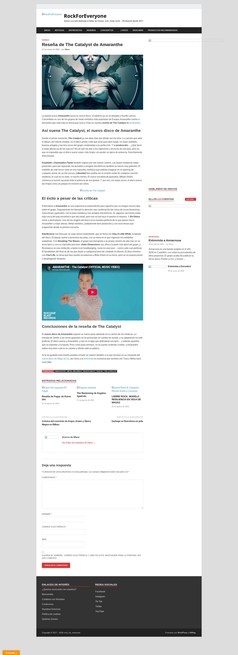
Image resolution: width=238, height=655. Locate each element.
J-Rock (124, 30)
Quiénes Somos (50, 619)
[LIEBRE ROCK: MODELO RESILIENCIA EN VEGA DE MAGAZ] (127, 390)
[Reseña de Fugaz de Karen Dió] (57, 390)
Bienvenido (47, 594)
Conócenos (47, 604)
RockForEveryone (85, 16)
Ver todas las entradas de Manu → (79, 442)
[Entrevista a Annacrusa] (172, 220)
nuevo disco (89, 371)
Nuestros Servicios (51, 609)
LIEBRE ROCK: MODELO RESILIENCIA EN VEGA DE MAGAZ (126, 399)
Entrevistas (75, 30)
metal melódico (74, 371)
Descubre (138, 30)
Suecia (99, 371)
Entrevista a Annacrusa (165, 240)
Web (44, 539)
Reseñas (91, 30)
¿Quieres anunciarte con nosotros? (59, 589)
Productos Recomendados (162, 30)
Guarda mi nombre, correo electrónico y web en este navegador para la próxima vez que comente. (91, 556)
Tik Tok (98, 601)
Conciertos (106, 30)
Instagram (100, 596)
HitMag (192, 632)
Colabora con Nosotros (53, 599)
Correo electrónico (54, 527)
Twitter (98, 606)
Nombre (47, 514)
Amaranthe (134, 123)
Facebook (100, 591)
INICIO (47, 30)
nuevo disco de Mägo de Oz (55, 358)
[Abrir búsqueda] (195, 30)
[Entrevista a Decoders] (157, 266)
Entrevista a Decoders (179, 266)
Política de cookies (51, 614)
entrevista (89, 358)
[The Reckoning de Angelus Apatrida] (86, 388)
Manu (67, 49)
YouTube (99, 611)
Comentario (49, 477)
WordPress (182, 632)
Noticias (59, 30)
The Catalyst (110, 371)
